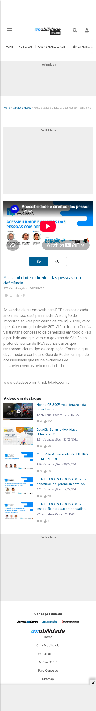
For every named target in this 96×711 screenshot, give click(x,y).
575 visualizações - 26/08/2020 (23, 288)
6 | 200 (45, 421)
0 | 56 (45, 446)
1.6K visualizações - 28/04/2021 (57, 464)
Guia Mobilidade (48, 645)
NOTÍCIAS (26, 46)
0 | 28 (45, 496)
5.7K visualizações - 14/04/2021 (57, 489)
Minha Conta (48, 662)
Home (6, 107)
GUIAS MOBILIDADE (51, 46)
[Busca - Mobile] (75, 30)
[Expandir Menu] (9, 30)
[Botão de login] (87, 30)
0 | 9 (44, 521)
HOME (9, 46)
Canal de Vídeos (22, 107)
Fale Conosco (48, 670)
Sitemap (48, 679)
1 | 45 (17, 295)
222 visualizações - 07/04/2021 (57, 514)
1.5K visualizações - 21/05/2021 (57, 439)
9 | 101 (45, 471)
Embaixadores (48, 654)
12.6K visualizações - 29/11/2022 (58, 414)
